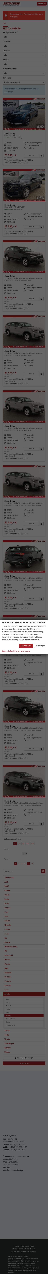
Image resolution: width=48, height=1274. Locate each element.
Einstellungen (40, 646)
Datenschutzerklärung (10, 651)
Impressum (25, 651)
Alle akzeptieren (26, 646)
